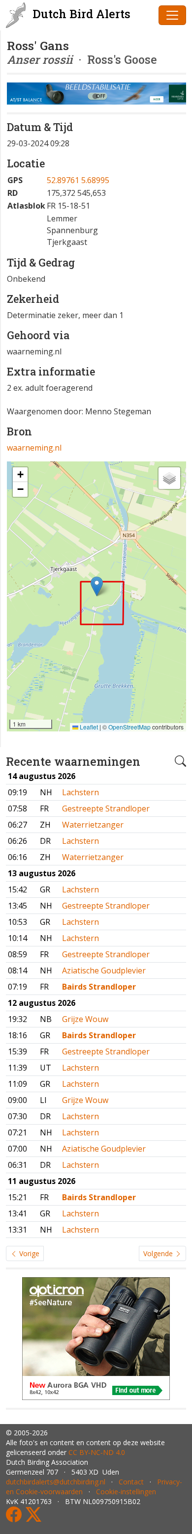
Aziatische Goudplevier (104, 970)
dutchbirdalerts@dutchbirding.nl (55, 1481)
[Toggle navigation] (172, 15)
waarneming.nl (34, 447)
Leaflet (88, 727)
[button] (97, 586)
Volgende (159, 1253)
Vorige (28, 1253)
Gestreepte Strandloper (106, 808)
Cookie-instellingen (126, 1491)
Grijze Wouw (85, 1019)
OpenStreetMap (129, 727)
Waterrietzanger (93, 824)
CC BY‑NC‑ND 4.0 (96, 1452)
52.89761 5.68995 (78, 180)
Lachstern (80, 792)
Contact (131, 1481)
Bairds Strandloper (99, 986)
